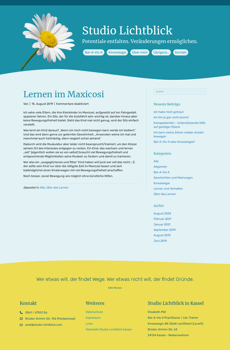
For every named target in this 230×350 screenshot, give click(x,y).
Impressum (93, 317)
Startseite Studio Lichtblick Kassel (109, 329)
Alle (42, 187)
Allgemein (160, 166)
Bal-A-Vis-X (162, 172)
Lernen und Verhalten (168, 188)
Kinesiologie (162, 183)
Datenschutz (94, 312)
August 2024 (162, 213)
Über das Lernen (57, 187)
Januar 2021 (162, 224)
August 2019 (162, 235)
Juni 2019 (160, 241)
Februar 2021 (162, 219)
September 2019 (165, 230)
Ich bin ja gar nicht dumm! (171, 117)
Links (89, 323)
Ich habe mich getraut (168, 112)
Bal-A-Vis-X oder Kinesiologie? (174, 141)
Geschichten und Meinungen (173, 177)
